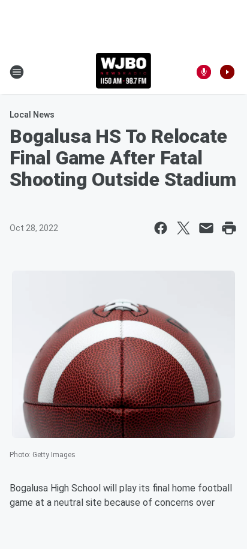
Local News (32, 114)
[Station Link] (124, 72)
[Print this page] (229, 228)
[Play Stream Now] (227, 72)
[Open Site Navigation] (17, 72)
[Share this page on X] (183, 228)
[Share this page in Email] (206, 228)
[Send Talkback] (204, 72)
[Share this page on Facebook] (160, 228)
